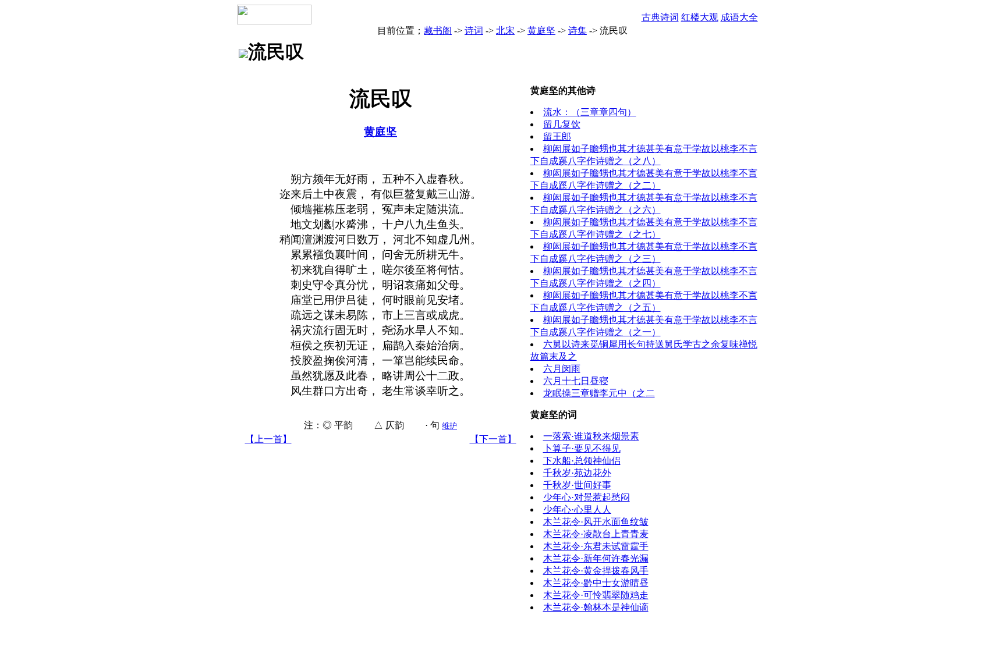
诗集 (577, 30)
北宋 (505, 30)
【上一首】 (268, 439)
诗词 (474, 30)
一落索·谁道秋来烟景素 (591, 436)
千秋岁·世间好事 (577, 485)
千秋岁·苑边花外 (577, 473)
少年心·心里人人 (577, 509)
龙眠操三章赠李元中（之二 (599, 393)
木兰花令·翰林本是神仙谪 (596, 607)
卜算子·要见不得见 (582, 448)
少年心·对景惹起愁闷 (586, 497)
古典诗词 (660, 17)
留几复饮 (561, 124)
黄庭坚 (541, 30)
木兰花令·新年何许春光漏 (596, 558)
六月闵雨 (561, 369)
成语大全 (739, 17)
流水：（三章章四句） (589, 112)
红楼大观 (699, 17)
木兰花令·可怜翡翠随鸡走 (596, 595)
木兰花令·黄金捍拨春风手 (596, 571)
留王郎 (557, 136)
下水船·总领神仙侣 (582, 461)
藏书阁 (438, 30)
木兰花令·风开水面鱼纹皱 (596, 522)
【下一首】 (493, 439)
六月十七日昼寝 (575, 381)
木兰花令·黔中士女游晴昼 (596, 583)
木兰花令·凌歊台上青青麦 (596, 534)
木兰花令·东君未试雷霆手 (596, 546)
